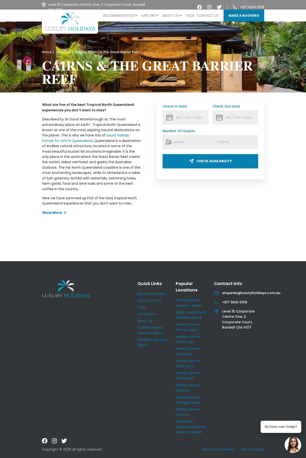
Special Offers (149, 300)
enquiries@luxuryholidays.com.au (251, 293)
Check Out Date (226, 106)
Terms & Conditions (218, 449)
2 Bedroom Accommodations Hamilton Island (191, 427)
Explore (148, 15)
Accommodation (118, 15)
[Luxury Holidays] (70, 22)
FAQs (190, 15)
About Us (170, 15)
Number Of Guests (179, 131)
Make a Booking (244, 15)
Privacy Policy (253, 449)
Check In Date (175, 106)
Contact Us (208, 15)
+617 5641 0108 (252, 7)
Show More (52, 212)
